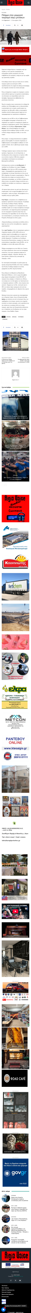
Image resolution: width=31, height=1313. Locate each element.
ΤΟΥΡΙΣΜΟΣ (21, 316)
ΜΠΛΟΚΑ (14, 316)
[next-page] (5, 485)
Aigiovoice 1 (7, 20)
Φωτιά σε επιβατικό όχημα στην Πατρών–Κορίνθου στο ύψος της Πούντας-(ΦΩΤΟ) (15, 446)
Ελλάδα (8, 9)
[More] (22, 25)
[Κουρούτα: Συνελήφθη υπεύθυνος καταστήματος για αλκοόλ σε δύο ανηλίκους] (6, 1240)
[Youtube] (20, 1280)
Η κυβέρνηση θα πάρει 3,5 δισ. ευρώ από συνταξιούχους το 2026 (23, 361)
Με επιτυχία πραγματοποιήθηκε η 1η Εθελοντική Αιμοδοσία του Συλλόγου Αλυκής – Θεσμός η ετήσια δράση (19, 1230)
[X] (15, 1280)
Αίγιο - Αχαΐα (15, 442)
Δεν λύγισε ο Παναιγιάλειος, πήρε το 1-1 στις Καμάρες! (19, 1219)
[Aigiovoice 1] (15, 373)
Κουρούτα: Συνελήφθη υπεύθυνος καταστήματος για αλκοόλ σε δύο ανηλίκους (19, 1241)
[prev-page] (3, 485)
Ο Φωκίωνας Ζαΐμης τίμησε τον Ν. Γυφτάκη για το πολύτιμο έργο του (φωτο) (8, 361)
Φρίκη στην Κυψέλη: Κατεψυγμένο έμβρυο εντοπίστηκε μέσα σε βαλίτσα (19, 1199)
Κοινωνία (15, 414)
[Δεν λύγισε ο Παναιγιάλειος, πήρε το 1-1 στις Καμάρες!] (15, 466)
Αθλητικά (15, 475)
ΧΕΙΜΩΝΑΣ (4, 319)
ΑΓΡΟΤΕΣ (8, 316)
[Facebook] (11, 1280)
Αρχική (3, 9)
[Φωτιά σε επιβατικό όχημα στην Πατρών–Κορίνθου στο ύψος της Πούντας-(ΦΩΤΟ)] (15, 436)
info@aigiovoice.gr (18, 1276)
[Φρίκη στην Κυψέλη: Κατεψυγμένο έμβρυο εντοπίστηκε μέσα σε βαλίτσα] (15, 405)
